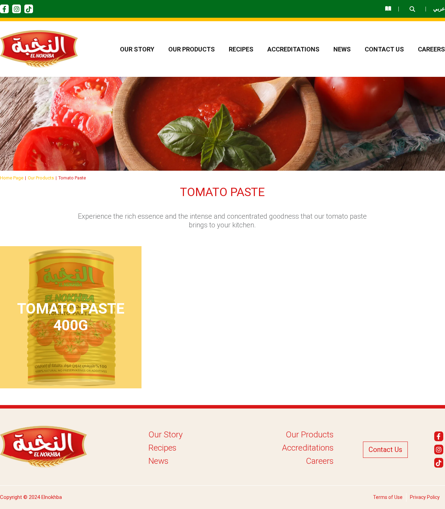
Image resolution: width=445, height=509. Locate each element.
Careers (431, 49)
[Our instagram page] (16, 9)
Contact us (384, 49)
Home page (11, 177)
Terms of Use (388, 497)
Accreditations (293, 49)
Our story (137, 49)
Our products (191, 49)
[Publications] (388, 9)
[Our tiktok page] (28, 9)
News (342, 49)
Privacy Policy (425, 497)
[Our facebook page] (4, 9)
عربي (439, 9)
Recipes (241, 49)
